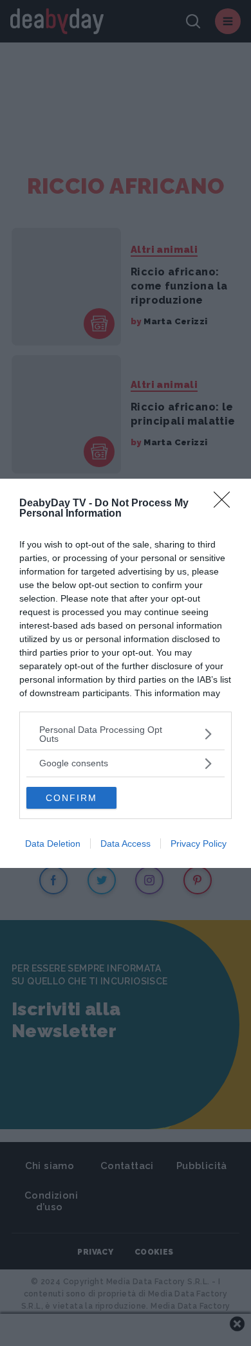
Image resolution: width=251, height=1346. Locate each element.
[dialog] (125, 673)
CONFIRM (71, 798)
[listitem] (125, 734)
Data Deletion (52, 843)
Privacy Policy (199, 843)
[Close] (226, 504)
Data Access (125, 843)
